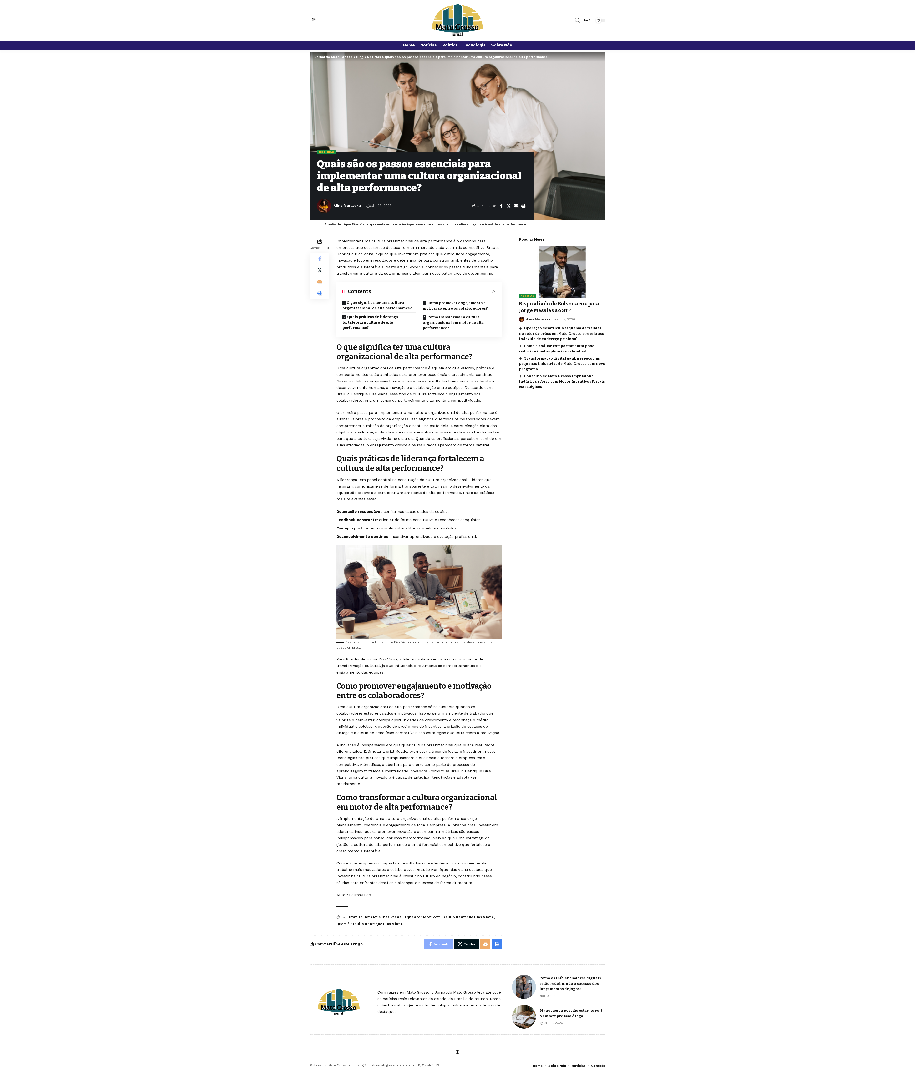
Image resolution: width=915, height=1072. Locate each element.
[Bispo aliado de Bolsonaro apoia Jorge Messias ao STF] (562, 272)
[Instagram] (314, 20)
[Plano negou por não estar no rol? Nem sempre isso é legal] (524, 1017)
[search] (577, 20)
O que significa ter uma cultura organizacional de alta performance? (377, 305)
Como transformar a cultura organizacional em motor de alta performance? (453, 322)
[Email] (516, 206)
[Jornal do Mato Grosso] (457, 20)
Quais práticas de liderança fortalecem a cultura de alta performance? (370, 322)
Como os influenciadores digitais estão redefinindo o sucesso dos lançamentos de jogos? (570, 983)
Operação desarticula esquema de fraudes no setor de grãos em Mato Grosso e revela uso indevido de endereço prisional (561, 333)
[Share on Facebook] (501, 206)
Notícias (326, 152)
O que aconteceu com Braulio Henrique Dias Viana (448, 917)
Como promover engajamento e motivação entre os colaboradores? (455, 305)
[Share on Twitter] (508, 206)
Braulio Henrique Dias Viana (375, 917)
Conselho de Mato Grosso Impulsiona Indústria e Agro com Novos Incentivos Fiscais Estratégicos (562, 381)
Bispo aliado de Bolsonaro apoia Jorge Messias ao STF (559, 307)
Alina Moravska (347, 205)
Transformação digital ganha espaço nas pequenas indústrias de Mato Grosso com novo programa (562, 363)
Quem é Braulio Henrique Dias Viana (369, 924)
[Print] (523, 206)
